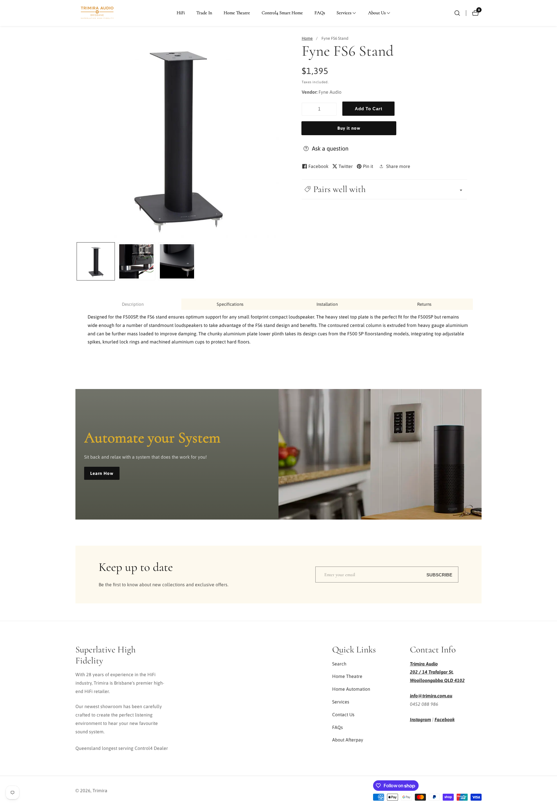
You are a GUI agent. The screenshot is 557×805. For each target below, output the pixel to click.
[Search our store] (457, 13)
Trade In (204, 13)
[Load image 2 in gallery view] (136, 261)
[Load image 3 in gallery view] (177, 261)
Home (307, 38)
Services (340, 701)
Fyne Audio (330, 92)
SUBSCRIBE (439, 574)
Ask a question (330, 148)
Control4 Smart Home (282, 13)
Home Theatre (237, 13)
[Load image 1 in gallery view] (96, 261)
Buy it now (348, 128)
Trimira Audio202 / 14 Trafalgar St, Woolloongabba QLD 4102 (437, 672)
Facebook (445, 719)
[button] (344, 13)
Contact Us (343, 714)
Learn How (101, 473)
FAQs (319, 13)
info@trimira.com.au (431, 695)
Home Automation (351, 689)
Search (339, 663)
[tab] (132, 304)
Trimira (100, 790)
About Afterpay (347, 739)
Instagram (420, 719)
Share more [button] (398, 166)
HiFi (181, 13)
